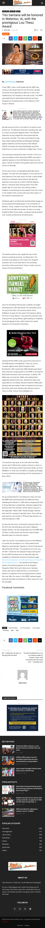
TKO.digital (5, 921)
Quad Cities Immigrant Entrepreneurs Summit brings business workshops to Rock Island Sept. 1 (29, 788)
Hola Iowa (20, 8)
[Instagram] (20, 909)
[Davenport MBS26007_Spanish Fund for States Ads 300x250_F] (22, 731)
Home (4, 8)
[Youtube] (30, 909)
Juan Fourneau (10, 82)
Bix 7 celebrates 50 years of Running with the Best (11, 654)
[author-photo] (22, 680)
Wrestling (6, 630)
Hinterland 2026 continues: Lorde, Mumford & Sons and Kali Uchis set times (28, 748)
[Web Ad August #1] (22, 121)
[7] (22, 249)
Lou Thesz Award (25, 628)
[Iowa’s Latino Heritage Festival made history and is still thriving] (8, 772)
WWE (12, 630)
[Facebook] (11, 38)
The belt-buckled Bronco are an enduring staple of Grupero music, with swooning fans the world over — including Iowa (33, 657)
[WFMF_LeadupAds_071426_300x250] (22, 624)
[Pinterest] (20, 38)
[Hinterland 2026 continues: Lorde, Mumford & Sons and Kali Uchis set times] (8, 749)
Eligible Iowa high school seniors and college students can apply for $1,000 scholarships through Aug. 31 (29, 800)
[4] (22, 76)
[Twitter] (16, 38)
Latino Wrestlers (13, 628)
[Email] (40, 38)
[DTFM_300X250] (22, 302)
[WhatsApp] (25, 38)
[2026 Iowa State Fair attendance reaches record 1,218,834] (8, 812)
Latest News (11, 8)
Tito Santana (36, 628)
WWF (17, 630)
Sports (18, 11)
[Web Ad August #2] (22, 494)
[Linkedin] (30, 38)
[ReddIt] (35, 38)
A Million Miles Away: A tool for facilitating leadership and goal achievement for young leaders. (27, 759)
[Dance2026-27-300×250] (22, 358)
